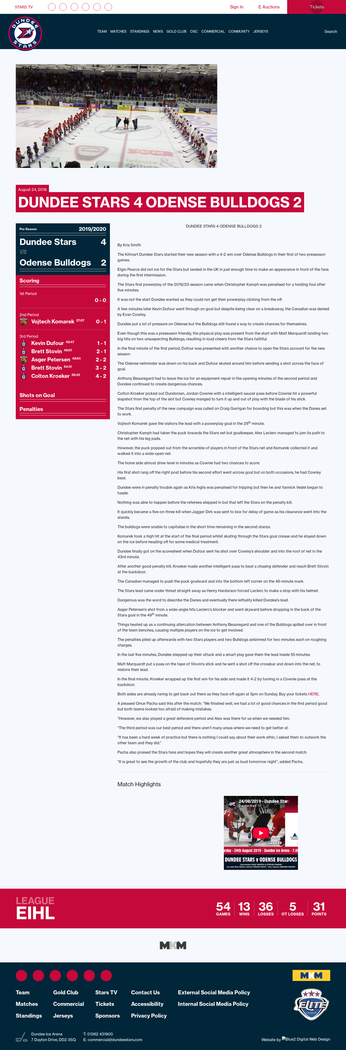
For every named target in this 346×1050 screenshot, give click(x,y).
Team (102, 31)
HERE (313, 694)
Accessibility (147, 1004)
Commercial (213, 31)
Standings (139, 31)
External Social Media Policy (214, 992)
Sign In (236, 7)
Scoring (29, 280)
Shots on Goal (37, 395)
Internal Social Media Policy (213, 1004)
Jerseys (260, 31)
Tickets (104, 1004)
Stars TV (24, 7)
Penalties (31, 409)
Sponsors (107, 1015)
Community (239, 31)
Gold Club (176, 31)
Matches (118, 31)
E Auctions (269, 7)
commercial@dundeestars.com (115, 1039)
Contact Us (145, 992)
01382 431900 (99, 1034)
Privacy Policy (149, 1015)
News (158, 31)
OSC (194, 31)
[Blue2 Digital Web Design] (305, 1039)
